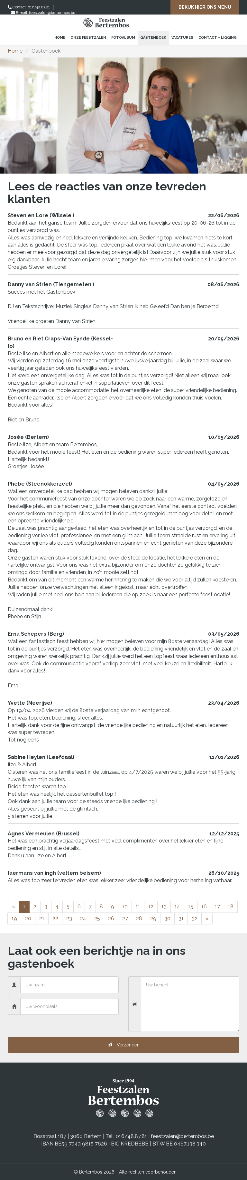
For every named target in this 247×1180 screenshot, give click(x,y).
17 (217, 906)
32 (194, 918)
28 (139, 918)
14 (177, 906)
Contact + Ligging (217, 37)
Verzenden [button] (128, 1044)
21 (41, 918)
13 (164, 906)
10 (125, 906)
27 (125, 918)
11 (138, 906)
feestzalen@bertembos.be (52, 12)
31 (181, 918)
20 (28, 918)
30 (167, 918)
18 (230, 906)
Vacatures (182, 37)
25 (97, 918)
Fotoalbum (123, 37)
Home (59, 37)
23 (69, 918)
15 (190, 906)
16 (204, 906)
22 (55, 918)
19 (14, 918)
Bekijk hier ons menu (204, 7)
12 (150, 906)
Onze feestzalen (88, 37)
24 (83, 918)
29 (153, 918)
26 (111, 918)
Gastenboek (153, 37)
